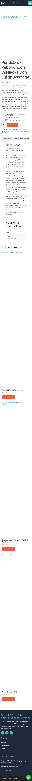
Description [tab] (7, 138)
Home (3, 16)
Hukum (12, 131)
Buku (19, 129)
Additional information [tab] (21, 138)
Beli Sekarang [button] (8, 397)
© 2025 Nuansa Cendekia (9, 778)
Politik (17, 131)
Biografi (8, 16)
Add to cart (12, 125)
